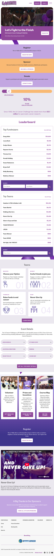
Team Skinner (7, 234)
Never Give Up (7, 216)
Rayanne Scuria (8, 149)
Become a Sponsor (27, 69)
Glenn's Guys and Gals (10, 221)
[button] (50, 3)
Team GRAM (7, 238)
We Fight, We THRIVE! (10, 242)
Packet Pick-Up (7, 356)
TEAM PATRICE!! (8, 225)
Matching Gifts (14, 527)
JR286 (5, 229)
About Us (3, 530)
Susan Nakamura (8, 163)
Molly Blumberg (8, 171)
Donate (45, 3)
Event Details (4, 520)
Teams (2, 523)
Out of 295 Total (47, 130)
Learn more (27, 320)
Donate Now (27, 83)
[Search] (49, 187)
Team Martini (7, 207)
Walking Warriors (8, 212)
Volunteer (40, 520)
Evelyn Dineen (7, 145)
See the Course (44, 414)
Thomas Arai (7, 154)
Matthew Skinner (8, 176)
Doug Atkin (6, 136)
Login (30, 3)
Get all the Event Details (27, 366)
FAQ (2, 527)
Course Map (32, 356)
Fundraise (13, 520)
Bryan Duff (6, 167)
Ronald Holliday (8, 158)
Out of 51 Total (48, 196)
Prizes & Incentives (15, 523)
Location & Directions (9, 349)
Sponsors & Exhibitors (28, 520)
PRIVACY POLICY (38, 552)
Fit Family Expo (33, 342)
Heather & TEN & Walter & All (12, 203)
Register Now (27, 55)
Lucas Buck (6, 141)
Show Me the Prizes (27, 414)
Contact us (49, 520)
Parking (31, 349)
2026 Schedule (7, 342)
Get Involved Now (9, 414)
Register (37, 3)
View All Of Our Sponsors (27, 511)
